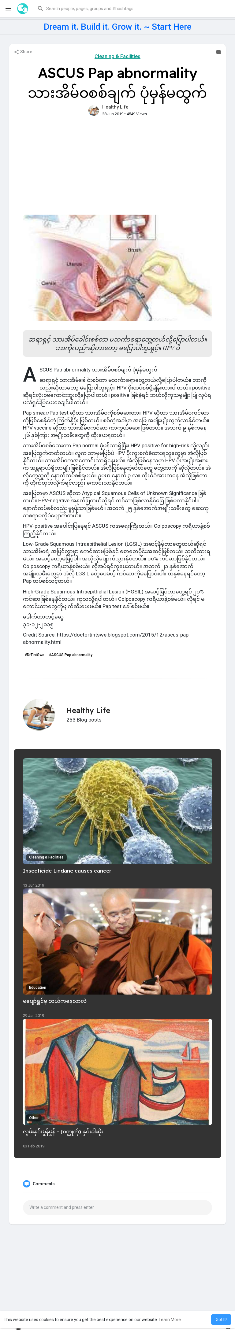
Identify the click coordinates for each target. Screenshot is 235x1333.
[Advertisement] (117, 169)
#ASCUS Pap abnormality (70, 655)
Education (37, 987)
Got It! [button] (221, 1319)
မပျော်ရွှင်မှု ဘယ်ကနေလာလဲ (55, 1001)
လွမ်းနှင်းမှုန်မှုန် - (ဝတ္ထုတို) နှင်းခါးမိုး (63, 1131)
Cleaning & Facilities (117, 56)
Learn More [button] (170, 1319)
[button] (131, 8)
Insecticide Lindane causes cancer (67, 870)
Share (25, 51)
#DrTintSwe (34, 655)
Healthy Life (115, 107)
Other (34, 1118)
